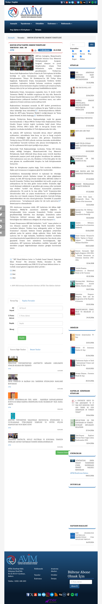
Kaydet (22, 338)
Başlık (11, 323)
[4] (54, 220)
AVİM (12, 50)
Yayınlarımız (26, 24)
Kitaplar (74, 65)
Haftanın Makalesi (78, 526)
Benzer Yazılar (35, 350)
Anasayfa (13, 24)
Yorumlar (21, 38)
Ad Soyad (12, 309)
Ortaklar (54, 575)
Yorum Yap (14, 301)
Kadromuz (52, 24)
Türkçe (8, 2)
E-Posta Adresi (11, 317)
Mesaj (12, 329)
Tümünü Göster (63, 452)
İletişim (38, 30)
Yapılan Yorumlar (28, 301)
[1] (36, 111)
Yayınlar (37, 575)
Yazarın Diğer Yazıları (18, 350)
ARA (91, 44)
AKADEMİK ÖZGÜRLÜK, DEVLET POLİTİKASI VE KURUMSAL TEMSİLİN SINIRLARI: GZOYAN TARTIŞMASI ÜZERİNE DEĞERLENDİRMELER (35, 441)
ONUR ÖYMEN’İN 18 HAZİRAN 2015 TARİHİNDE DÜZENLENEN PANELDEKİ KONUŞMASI (35, 382)
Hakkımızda (66, 24)
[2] (35, 115)
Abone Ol (74, 586)
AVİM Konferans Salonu (79, 473)
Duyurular (75, 484)
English (15, 2)
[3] (59, 201)
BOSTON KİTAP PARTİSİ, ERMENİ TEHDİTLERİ (44, 38)
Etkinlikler (40, 24)
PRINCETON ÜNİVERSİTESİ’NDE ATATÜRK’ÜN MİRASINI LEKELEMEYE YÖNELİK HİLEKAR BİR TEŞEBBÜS (35, 364)
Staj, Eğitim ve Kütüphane (20, 30)
